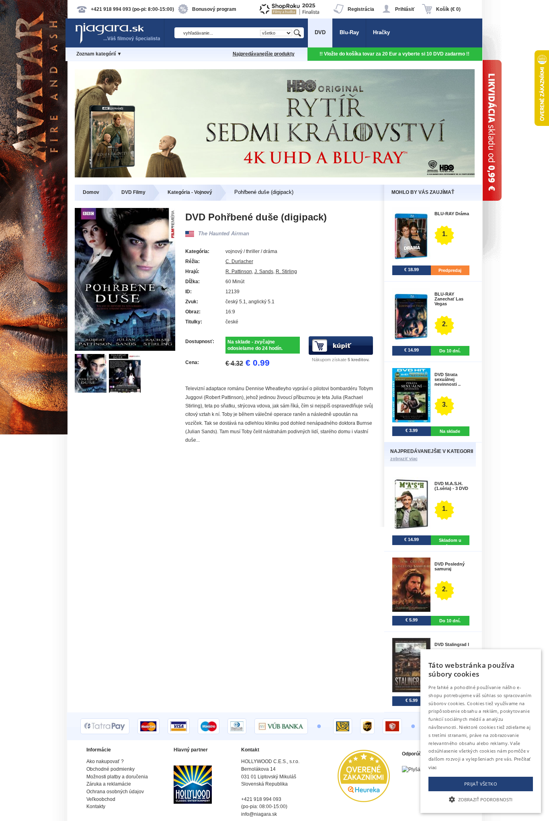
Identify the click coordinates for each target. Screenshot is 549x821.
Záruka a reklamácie (108, 784)
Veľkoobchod (100, 799)
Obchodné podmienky (110, 769)
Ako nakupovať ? (105, 761)
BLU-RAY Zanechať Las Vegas (448, 299)
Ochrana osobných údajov (115, 791)
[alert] (480, 731)
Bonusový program (214, 9)
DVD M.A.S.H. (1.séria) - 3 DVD (451, 486)
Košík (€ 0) (448, 9)
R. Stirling (286, 271)
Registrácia (361, 9)
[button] (480, 798)
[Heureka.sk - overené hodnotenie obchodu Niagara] (364, 800)
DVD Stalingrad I (451, 644)
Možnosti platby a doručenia (117, 777)
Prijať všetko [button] (480, 784)
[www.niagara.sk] (119, 43)
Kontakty (95, 806)
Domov (91, 192)
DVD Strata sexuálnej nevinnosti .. (447, 379)
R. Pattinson (238, 271)
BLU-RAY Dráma (451, 213)
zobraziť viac (404, 458)
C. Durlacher (239, 261)
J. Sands (263, 271)
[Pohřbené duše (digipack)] (92, 391)
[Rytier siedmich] (275, 176)
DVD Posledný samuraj (449, 566)
